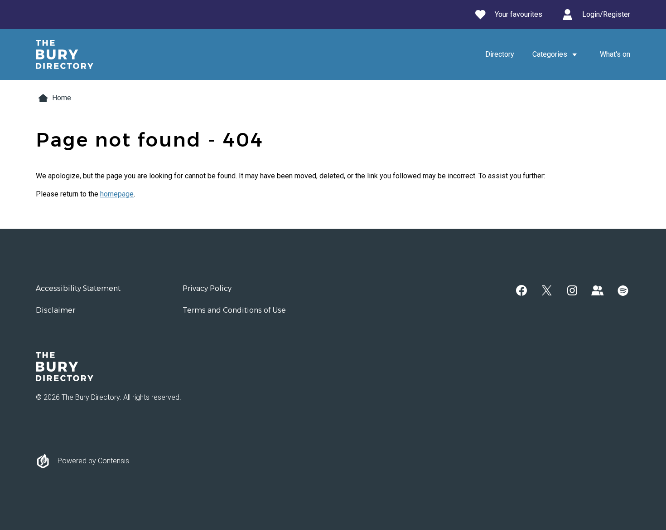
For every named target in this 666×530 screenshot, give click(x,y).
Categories (549, 54)
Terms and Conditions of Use (234, 310)
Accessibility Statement (78, 288)
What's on (615, 54)
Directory (499, 54)
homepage (117, 194)
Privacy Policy (207, 288)
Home (61, 97)
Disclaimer (55, 310)
